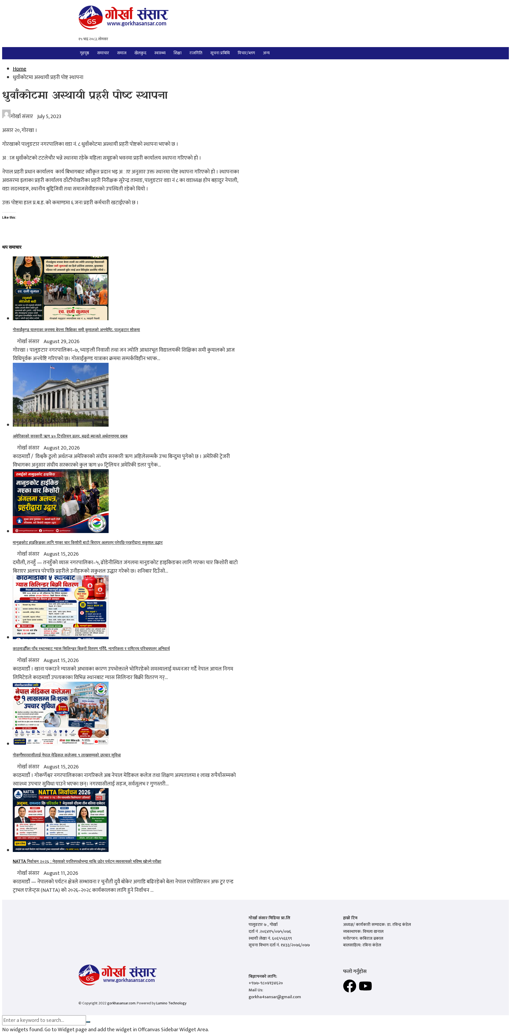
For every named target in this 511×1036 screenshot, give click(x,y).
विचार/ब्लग (246, 53)
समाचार (103, 53)
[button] (267, 53)
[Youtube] (365, 986)
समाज (121, 53)
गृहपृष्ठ (84, 53)
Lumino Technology (171, 1003)
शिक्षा (178, 53)
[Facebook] (349, 986)
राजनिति (195, 53)
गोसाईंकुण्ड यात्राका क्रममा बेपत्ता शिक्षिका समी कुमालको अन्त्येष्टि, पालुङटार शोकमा (76, 329)
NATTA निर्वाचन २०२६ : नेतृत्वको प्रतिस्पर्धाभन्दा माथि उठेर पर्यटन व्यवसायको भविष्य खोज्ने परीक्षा (87, 861)
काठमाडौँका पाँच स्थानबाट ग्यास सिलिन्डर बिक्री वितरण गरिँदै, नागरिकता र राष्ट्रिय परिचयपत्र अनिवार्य (91, 648)
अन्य (266, 53)
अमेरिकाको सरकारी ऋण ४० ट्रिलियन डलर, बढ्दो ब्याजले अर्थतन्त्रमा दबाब (70, 436)
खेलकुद (140, 53)
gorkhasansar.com (121, 1003)
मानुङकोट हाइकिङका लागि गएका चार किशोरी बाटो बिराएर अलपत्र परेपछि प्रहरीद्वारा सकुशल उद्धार (88, 542)
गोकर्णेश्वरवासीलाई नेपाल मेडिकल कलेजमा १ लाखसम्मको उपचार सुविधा (67, 755)
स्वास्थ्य (160, 53)
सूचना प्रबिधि (220, 53)
